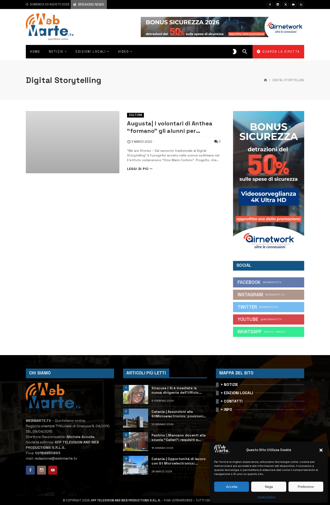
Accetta (231, 487)
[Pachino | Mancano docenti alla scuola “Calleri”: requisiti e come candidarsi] (135, 441)
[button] (321, 450)
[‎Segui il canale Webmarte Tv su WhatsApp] (301, 4)
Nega (269, 487)
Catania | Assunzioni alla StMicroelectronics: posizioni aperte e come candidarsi (177, 413)
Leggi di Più (138, 169)
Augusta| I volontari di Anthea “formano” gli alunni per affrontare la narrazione (169, 127)
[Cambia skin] (235, 51)
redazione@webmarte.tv (56, 458)
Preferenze (306, 487)
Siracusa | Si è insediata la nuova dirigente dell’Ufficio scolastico (175, 390)
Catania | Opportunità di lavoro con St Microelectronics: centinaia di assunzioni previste (179, 461)
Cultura (135, 115)
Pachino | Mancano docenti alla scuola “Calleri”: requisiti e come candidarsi (179, 437)
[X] (285, 4)
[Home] (265, 80)
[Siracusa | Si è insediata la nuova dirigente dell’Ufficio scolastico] (135, 394)
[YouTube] (293, 4)
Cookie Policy (266, 497)
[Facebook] (270, 4)
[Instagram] (278, 4)
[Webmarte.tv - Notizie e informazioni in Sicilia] (50, 26)
